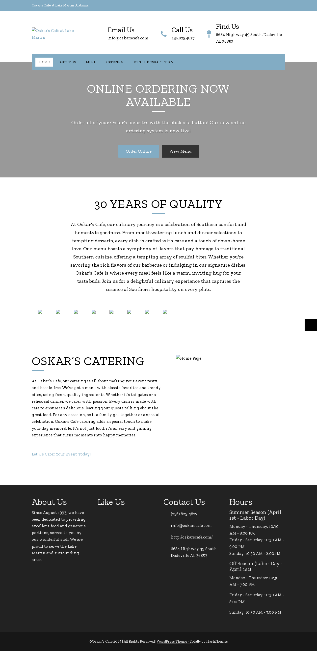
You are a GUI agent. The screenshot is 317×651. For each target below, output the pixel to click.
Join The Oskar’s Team (153, 62)
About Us (67, 62)
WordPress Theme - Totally (179, 641)
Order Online (139, 151)
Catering (114, 62)
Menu (91, 62)
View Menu (180, 151)
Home (44, 62)
